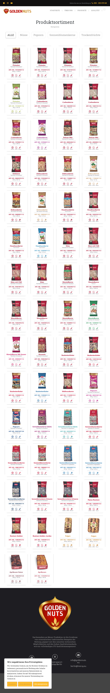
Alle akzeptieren (40, 684)
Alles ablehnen (25, 684)
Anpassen (12, 684)
